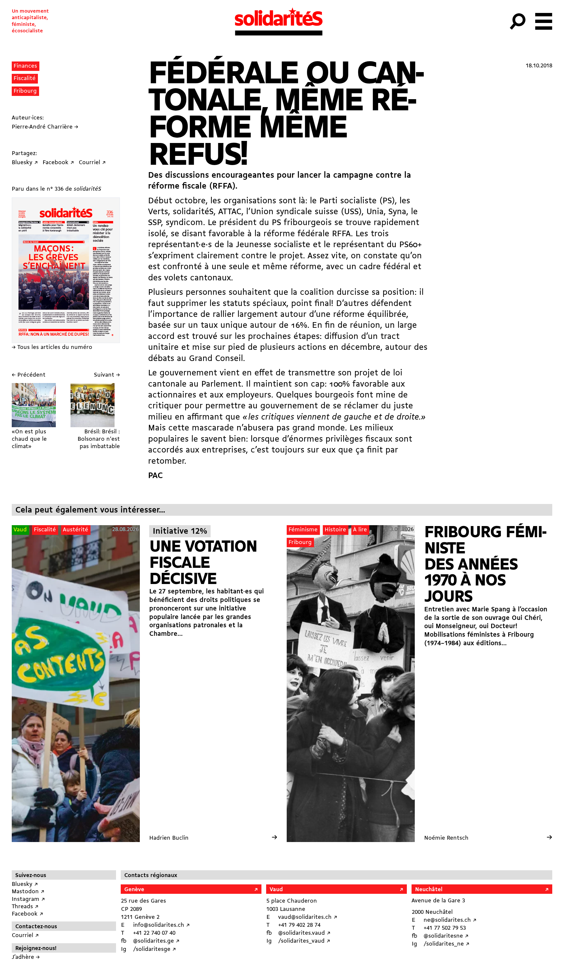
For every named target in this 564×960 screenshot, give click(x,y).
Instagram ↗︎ (28, 899)
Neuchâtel (428, 890)
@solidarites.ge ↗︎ (156, 941)
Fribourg (25, 91)
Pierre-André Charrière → (45, 127)
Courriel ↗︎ (25, 936)
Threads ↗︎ (25, 907)
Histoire (335, 530)
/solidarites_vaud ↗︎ (304, 941)
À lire (360, 530)
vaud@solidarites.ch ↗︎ (307, 917)
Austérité (75, 530)
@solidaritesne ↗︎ (446, 936)
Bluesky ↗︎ (25, 884)
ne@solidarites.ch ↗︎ (450, 920)
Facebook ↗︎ (27, 914)
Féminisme (303, 530)
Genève (134, 890)
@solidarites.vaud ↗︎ (304, 933)
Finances (25, 66)
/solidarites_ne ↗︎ (446, 944)
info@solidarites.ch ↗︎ (161, 925)
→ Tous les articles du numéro (52, 347)
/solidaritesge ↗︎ (154, 949)
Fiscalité (25, 78)
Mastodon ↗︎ (28, 892)
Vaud (20, 530)
